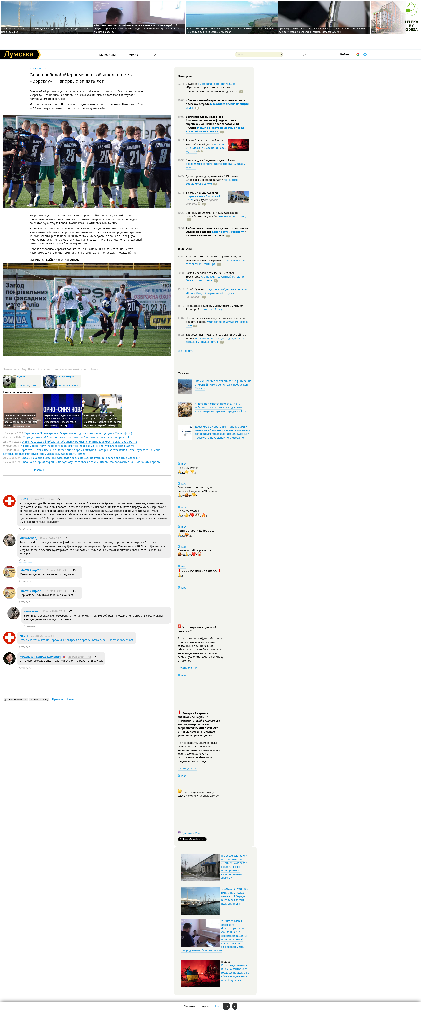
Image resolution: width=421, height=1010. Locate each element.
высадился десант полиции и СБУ (217, 105)
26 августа (185, 76)
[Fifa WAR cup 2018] (9, 577)
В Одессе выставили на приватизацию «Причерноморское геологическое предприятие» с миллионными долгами (234, 866)
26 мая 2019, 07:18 (53, 611)
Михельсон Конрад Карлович (40, 656)
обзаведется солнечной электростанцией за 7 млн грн (215, 165)
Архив (133, 54)
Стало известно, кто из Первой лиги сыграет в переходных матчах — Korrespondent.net (76, 640)
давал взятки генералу (228, 232)
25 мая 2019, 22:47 (42, 499)
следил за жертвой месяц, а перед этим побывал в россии (215, 129)
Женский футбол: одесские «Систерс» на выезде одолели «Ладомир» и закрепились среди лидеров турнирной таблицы (102, 420)
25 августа (185, 248)
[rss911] (9, 506)
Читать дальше (187, 668)
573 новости (23, 385)
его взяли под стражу (232, 216)
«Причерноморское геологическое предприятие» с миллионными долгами (212, 89)
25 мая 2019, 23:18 (57, 570)
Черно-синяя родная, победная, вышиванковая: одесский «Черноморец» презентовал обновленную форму (62, 420)
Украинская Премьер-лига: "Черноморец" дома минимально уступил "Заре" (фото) (78, 433)
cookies (215, 1006)
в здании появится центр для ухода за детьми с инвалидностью (215, 340)
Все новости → (187, 351)
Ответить (25, 528)
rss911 (24, 499)
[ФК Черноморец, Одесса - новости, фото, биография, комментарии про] (50, 387)
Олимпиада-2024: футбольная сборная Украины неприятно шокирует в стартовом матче (79, 441)
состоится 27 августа (213, 309)
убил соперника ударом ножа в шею (217, 323)
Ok (226, 1006)
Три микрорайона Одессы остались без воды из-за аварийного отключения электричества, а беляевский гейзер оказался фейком (322, 30)
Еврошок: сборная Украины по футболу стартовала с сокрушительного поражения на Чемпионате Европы (91, 462)
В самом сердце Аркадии (202, 192)
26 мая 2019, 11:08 (79, 656)
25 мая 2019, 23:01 (51, 538)
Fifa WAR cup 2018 (31, 570)
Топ (155, 54)
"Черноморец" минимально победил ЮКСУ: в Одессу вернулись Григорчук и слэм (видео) (20, 420)
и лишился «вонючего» (216, 233)
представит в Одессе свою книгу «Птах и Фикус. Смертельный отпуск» (217, 291)
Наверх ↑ (38, 470)
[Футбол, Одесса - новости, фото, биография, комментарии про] (9, 387)
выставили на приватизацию (216, 84)
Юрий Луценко (196, 289)
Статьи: (184, 373)
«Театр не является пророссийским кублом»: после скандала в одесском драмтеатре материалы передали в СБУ (220, 407)
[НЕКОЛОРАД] (9, 545)
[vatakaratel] (13, 618)
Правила (57, 699)
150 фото (34, 385)
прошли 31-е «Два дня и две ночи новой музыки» (206, 147)
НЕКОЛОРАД (28, 538)
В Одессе (192, 84)
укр (305, 54)
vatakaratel (31, 611)
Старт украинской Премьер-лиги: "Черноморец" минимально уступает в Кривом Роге (78, 437)
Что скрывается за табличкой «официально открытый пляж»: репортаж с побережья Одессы (223, 384)
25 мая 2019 (35, 68)
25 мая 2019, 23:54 (42, 636)
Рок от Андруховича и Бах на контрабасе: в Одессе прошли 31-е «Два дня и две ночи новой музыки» (235, 972)
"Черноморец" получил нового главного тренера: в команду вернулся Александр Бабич (77, 446)
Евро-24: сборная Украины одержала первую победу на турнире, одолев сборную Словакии (81, 458)
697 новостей (64, 385)
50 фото (75, 385)
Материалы (107, 54)
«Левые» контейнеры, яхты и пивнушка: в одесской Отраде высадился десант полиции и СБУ (235, 896)
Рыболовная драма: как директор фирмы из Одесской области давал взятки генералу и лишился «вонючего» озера (229, 30)
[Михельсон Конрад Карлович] (9, 663)
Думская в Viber (192, 833)
